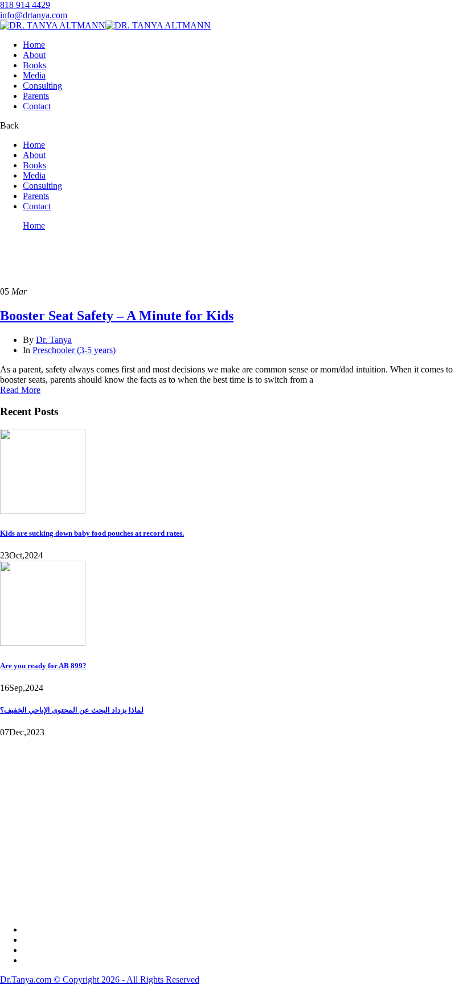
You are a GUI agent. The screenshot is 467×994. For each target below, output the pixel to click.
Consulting (42, 85)
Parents (36, 96)
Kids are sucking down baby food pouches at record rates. (92, 533)
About (34, 55)
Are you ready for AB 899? (43, 665)
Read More (20, 390)
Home (34, 44)
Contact (37, 106)
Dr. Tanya (54, 340)
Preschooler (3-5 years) (74, 350)
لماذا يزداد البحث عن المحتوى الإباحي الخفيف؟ (72, 710)
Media (34, 75)
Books (34, 65)
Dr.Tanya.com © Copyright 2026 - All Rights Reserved (99, 979)
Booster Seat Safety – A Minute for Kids (116, 315)
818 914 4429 (25, 5)
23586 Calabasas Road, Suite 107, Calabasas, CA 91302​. (62, 820)
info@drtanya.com (33, 15)
